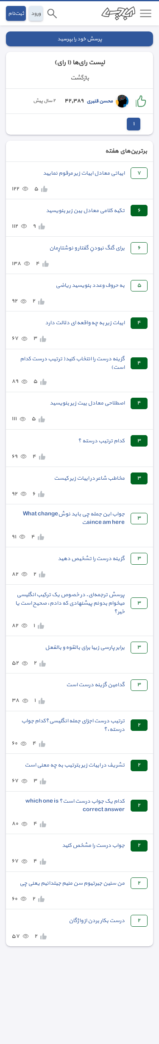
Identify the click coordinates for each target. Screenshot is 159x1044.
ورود (36, 13)
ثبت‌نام (16, 13)
